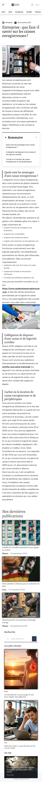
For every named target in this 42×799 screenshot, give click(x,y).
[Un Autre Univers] (15, 5)
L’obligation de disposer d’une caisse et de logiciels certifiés (21, 153)
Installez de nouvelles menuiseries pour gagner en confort (20, 548)
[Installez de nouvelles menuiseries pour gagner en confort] (21, 532)
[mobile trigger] (4, 5)
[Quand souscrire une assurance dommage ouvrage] (21, 605)
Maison (5, 553)
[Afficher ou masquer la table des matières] (30, 137)
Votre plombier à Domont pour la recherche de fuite (20, 585)
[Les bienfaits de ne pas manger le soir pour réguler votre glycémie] (21, 669)
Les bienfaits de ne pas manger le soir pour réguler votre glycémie (19, 695)
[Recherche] (32, 5)
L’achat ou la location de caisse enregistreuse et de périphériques (19, 160)
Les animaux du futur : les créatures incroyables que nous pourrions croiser (20, 769)
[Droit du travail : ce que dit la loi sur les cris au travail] (21, 720)
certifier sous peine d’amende (16, 367)
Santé (6, 691)
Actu (4, 590)
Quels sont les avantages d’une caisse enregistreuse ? (20, 146)
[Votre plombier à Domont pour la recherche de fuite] (21, 569)
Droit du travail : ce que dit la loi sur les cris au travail (19, 747)
